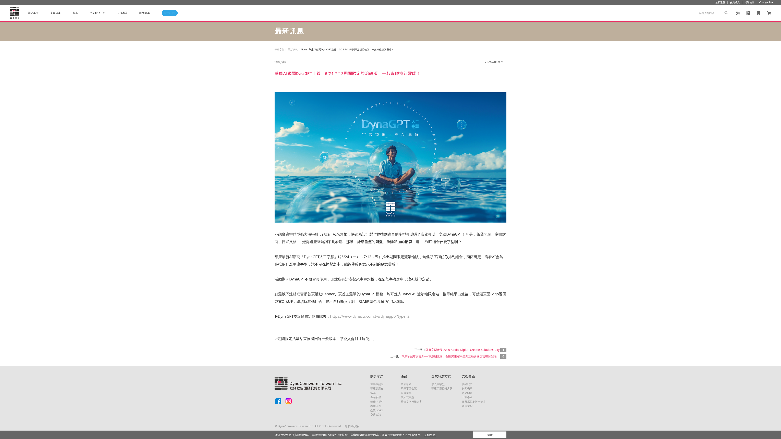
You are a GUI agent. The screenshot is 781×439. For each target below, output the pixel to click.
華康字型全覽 (409, 388)
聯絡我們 (467, 384)
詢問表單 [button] (144, 13)
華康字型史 (377, 401)
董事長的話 (377, 384)
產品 (75, 13)
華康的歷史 (377, 388)
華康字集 (406, 393)
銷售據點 (467, 406)
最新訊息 (293, 49)
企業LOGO (376, 410)
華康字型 (279, 49)
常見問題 (467, 393)
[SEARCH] (726, 13)
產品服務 (375, 397)
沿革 (373, 393)
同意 (490, 435)
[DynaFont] (14, 13)
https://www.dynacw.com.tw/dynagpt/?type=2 (369, 316)
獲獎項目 (375, 406)
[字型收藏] (758, 13)
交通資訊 (375, 414)
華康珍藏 (406, 384)
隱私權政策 (352, 426)
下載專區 (467, 397)
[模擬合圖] (738, 13)
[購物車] (769, 13)
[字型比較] (748, 13)
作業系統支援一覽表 (474, 401)
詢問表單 (467, 388)
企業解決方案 (97, 13)
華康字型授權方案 (411, 401)
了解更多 (430, 435)
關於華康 (33, 13)
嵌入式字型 (407, 397)
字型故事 (55, 13)
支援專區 (122, 13)
